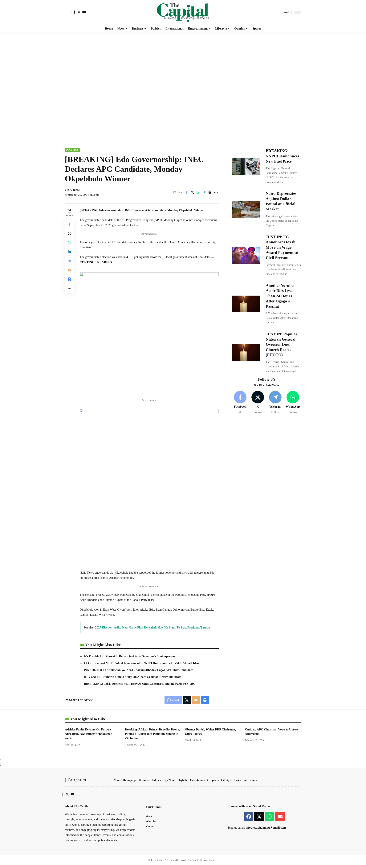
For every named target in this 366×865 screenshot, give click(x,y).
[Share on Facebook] (186, 192)
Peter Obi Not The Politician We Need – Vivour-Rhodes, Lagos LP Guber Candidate (138, 670)
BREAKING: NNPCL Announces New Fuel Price (282, 156)
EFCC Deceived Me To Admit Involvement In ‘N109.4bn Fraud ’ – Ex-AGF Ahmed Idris (141, 663)
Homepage (129, 780)
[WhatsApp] (293, 402)
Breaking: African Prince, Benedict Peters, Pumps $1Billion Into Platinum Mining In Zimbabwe (152, 734)
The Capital (72, 189)
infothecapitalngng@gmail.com (266, 827)
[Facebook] (74, 12)
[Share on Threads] (210, 192)
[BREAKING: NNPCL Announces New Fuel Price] (246, 166)
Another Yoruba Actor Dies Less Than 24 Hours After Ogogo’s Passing (280, 296)
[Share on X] (192, 192)
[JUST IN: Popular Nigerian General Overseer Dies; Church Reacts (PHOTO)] (246, 352)
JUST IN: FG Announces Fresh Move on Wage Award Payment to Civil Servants (282, 247)
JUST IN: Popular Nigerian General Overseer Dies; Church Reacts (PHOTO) (281, 344)
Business (144, 780)
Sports (215, 780)
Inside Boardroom (245, 780)
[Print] (69, 279)
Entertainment (199, 780)
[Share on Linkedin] (69, 251)
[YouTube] (84, 12)
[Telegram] (275, 402)
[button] (68, 12)
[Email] (69, 270)
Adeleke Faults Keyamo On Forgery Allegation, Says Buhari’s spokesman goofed (88, 734)
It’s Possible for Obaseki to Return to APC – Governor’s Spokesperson (129, 656)
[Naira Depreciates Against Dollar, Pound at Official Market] (246, 209)
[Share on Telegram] (204, 192)
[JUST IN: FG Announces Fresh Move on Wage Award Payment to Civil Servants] (246, 255)
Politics (72, 150)
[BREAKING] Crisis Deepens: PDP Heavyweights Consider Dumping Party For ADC (139, 683)
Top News (169, 780)
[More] (216, 192)
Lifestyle (226, 780)
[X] (78, 12)
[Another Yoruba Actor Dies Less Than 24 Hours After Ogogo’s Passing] (246, 303)
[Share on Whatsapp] (198, 192)
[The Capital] (183, 12)
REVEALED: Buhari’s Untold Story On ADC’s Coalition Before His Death (132, 676)
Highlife (183, 780)
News (117, 780)
